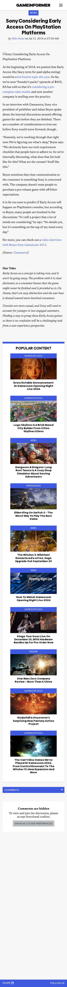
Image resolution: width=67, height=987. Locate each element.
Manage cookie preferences (34, 823)
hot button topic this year (33, 77)
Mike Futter (18, 38)
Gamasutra (20, 252)
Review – (33, 680)
